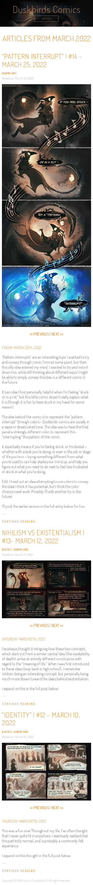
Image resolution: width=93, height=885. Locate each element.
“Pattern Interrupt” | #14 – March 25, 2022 (42, 60)
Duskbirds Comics (46, 9)
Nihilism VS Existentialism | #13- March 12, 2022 (43, 536)
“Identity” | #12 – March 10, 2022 (41, 719)
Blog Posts (7, 549)
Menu (46, 18)
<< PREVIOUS (39, 334)
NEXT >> (57, 334)
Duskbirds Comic (9, 73)
